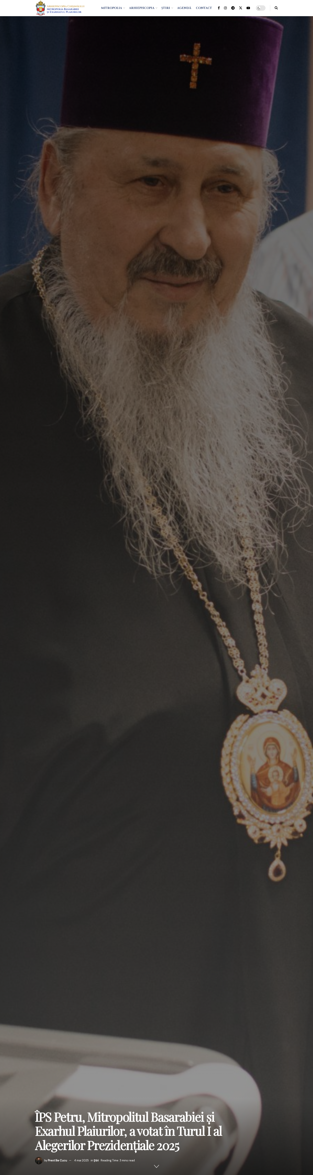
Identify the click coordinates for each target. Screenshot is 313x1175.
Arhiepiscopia (141, 8)
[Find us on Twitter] (240, 8)
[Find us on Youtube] (248, 8)
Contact (204, 8)
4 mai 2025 (81, 1160)
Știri (165, 8)
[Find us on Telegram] (233, 8)
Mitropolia (111, 8)
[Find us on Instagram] (225, 8)
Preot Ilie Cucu (57, 1160)
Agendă (184, 8)
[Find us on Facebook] (219, 8)
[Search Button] (276, 8)
